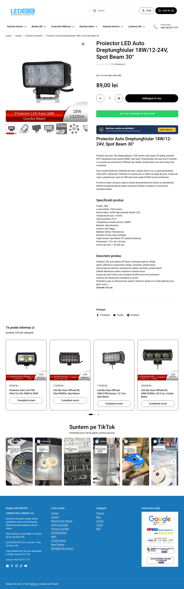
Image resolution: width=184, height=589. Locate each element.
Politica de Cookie (59, 525)
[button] (100, 98)
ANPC (54, 536)
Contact (54, 513)
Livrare (99, 525)
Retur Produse (57, 544)
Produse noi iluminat (33, 36)
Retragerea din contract (62, 548)
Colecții (18, 36)
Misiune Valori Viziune (61, 521)
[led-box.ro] (22, 10)
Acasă (8, 36)
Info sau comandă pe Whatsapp (137, 113)
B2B (98, 529)
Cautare (54, 517)
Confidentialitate (59, 533)
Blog (98, 517)
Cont (148, 10)
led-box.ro (34, 584)
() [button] (170, 11)
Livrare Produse (58, 540)
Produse (100, 513)
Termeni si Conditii (60, 529)
